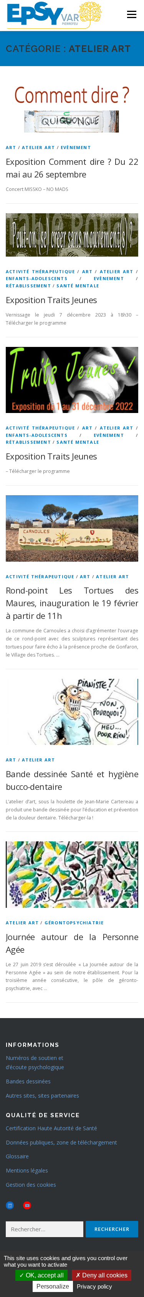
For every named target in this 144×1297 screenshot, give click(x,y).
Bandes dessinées (28, 1081)
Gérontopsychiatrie (74, 922)
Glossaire (17, 1156)
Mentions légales (27, 1170)
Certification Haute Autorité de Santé (51, 1128)
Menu (131, 14)
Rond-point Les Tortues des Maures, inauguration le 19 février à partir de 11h (72, 602)
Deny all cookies (104, 1275)
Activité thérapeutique (40, 271)
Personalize (52, 1286)
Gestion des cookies (31, 1184)
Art (11, 147)
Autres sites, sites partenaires (42, 1095)
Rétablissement (28, 286)
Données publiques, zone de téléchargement (61, 1142)
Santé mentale (77, 286)
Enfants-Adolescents (37, 278)
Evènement (76, 147)
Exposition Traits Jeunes (51, 299)
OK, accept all (44, 1275)
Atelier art (38, 147)
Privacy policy (94, 1286)
